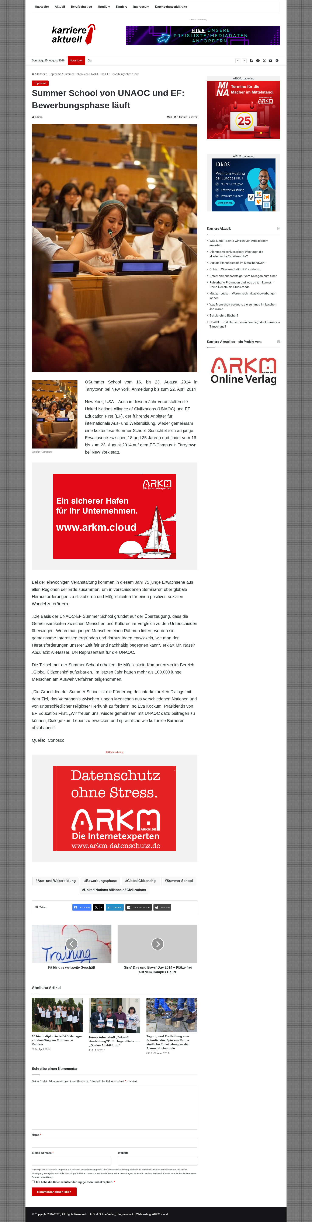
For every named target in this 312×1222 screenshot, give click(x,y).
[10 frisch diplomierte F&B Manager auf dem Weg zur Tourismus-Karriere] (57, 1015)
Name (36, 1134)
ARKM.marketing (198, 19)
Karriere (121, 6)
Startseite (42, 6)
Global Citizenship (141, 881)
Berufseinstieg (81, 6)
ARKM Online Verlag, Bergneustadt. (112, 1214)
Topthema (55, 74)
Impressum (141, 6)
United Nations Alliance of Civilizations (115, 890)
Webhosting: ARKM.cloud (152, 1214)
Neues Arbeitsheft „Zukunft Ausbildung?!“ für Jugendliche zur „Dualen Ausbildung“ (114, 1041)
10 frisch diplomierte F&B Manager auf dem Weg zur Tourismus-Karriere (57, 1040)
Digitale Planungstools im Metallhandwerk (113, 60)
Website (123, 1152)
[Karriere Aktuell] (71, 35)
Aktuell (60, 6)
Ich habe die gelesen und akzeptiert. (75, 1182)
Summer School (180, 881)
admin (38, 117)
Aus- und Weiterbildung (57, 881)
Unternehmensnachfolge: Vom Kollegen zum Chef (243, 276)
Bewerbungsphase (101, 881)
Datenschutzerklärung (171, 6)
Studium (104, 6)
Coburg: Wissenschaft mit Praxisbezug (235, 269)
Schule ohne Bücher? (223, 315)
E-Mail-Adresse (42, 1152)
